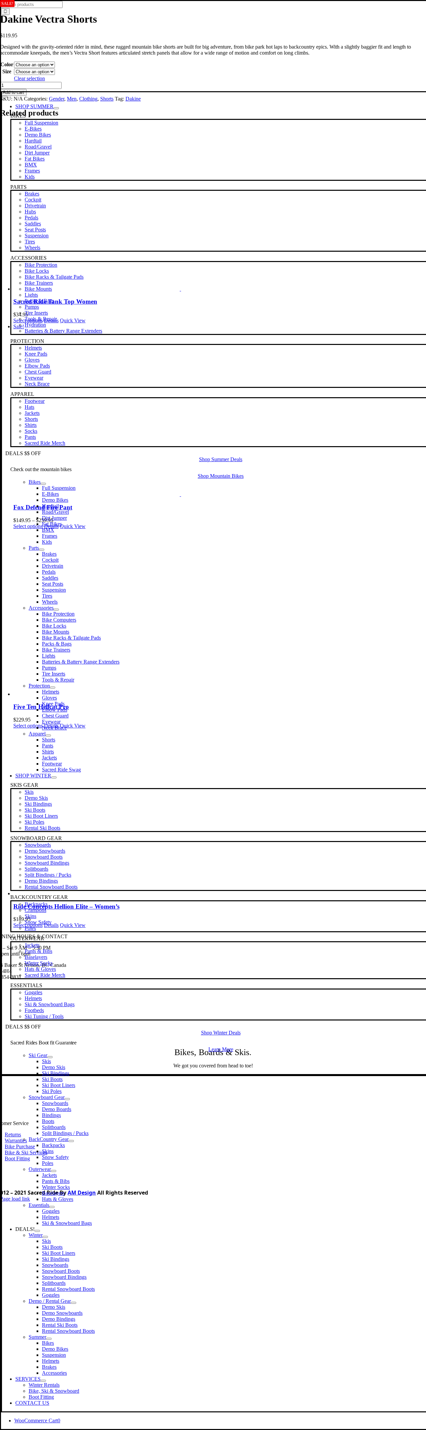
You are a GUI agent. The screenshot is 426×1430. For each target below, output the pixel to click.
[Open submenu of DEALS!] (37, 1231)
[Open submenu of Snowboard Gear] (67, 1099)
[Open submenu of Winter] (45, 1237)
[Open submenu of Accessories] (56, 610)
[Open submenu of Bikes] (43, 484)
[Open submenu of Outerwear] (53, 1171)
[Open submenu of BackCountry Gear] (71, 1141)
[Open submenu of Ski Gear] (50, 1057)
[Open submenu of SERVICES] (43, 1381)
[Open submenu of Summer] (49, 1339)
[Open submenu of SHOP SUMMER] (56, 108)
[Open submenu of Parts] (41, 550)
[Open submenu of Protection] (52, 688)
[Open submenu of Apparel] (48, 735)
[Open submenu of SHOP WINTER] (54, 777)
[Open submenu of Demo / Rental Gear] (73, 1303)
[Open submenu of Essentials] (52, 1207)
